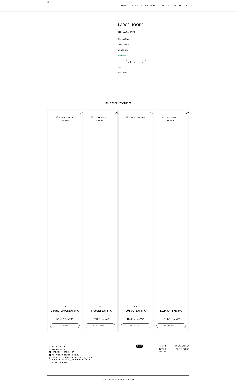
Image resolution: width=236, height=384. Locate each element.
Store (161, 5)
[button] (120, 68)
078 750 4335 (58, 349)
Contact (134, 5)
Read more (63, 325)
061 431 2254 (58, 346)
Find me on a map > (60, 362)
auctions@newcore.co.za (66, 355)
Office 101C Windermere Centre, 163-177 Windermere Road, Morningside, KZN (73, 359)
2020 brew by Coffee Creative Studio (118, 379)
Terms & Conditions (161, 350)
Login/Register (148, 5)
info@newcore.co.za (63, 352)
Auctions (172, 5)
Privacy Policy (182, 349)
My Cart (162, 346)
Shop (139, 346)
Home (123, 5)
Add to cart (134, 62)
